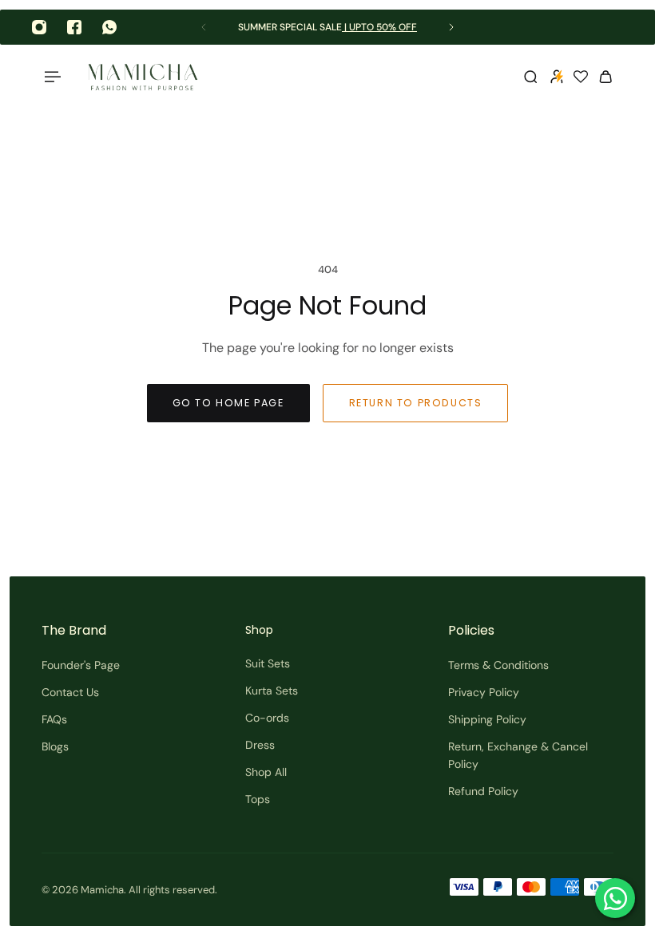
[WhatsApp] (109, 27)
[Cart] (605, 77)
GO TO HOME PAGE (228, 403)
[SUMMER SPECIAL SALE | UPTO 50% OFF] (327, 27)
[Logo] (143, 77)
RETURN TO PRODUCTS (415, 403)
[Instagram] (39, 27)
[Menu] (51, 77)
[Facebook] (74, 27)
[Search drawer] (530, 77)
